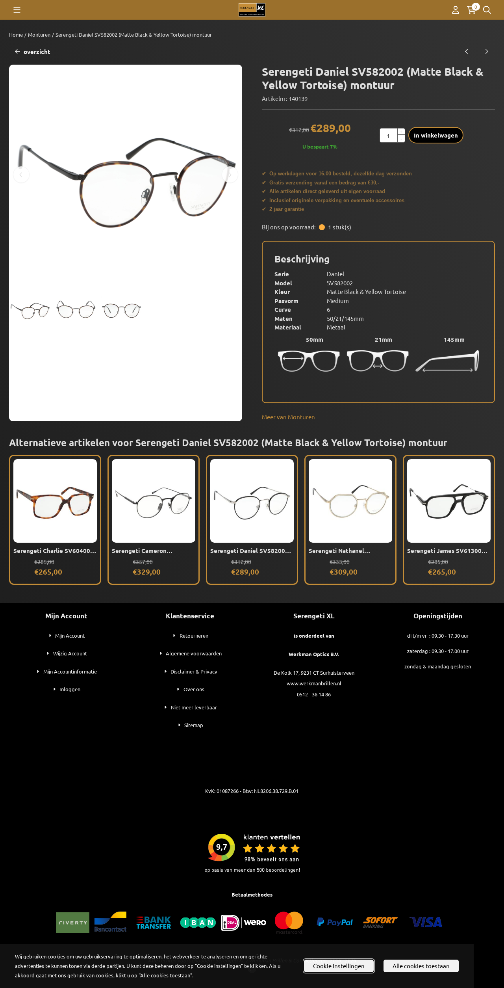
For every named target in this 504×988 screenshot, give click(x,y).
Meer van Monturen (288, 417)
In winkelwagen (436, 135)
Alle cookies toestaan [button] (421, 965)
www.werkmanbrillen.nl (314, 683)
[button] (17, 10)
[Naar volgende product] (486, 51)
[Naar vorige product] (466, 51)
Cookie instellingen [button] (339, 965)
